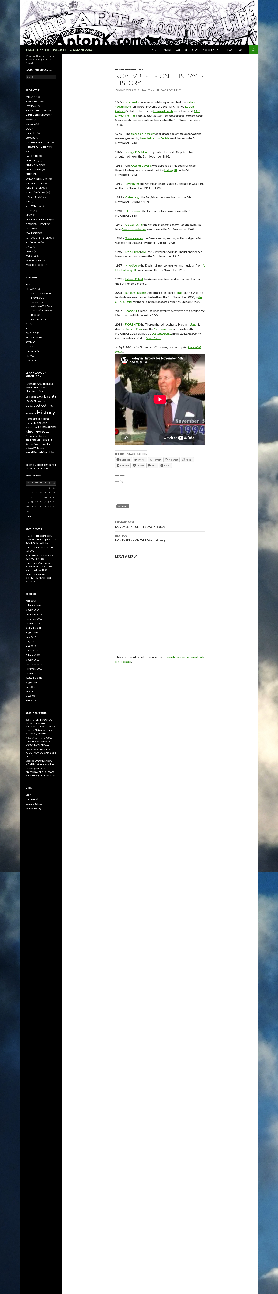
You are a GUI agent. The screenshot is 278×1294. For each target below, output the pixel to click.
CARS (28, 128)
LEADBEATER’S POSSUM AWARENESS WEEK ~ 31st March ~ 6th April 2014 (39, 566)
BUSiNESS (31, 124)
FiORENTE (132, 324)
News (39, 432)
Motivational (48, 426)
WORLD (31, 360)
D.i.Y (48, 391)
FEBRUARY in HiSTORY (37, 146)
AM (143, 251)
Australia (47, 383)
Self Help (41, 439)
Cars (43, 387)
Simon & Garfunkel (134, 229)
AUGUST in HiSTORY (36, 110)
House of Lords (163, 111)
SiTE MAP (227, 50)
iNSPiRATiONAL (34, 169)
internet (30, 423)
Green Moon (153, 338)
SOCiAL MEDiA (33, 242)
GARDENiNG (32, 156)
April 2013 (31, 646)
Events (50, 396)
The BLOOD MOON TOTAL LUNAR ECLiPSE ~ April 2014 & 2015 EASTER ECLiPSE (41, 539)
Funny (46, 401)
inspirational (41, 418)
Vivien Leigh (132, 197)
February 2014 (33, 605)
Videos (29, 448)
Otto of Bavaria (141, 165)
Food (39, 400)
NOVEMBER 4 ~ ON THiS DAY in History (140, 524)
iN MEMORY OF (34, 165)
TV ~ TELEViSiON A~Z (40, 293)
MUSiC (29, 210)
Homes (30, 418)
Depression (31, 397)
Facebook (31, 400)
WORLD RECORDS (35, 264)
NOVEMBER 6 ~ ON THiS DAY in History (140, 538)
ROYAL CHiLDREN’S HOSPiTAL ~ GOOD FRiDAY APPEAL (39, 741)
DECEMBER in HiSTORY (37, 142)
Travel (43, 443)
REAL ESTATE (32, 233)
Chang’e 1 (131, 310)
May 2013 (31, 641)
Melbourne (40, 422)
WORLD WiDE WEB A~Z (41, 310)
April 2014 (31, 600)
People (46, 432)
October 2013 (33, 623)
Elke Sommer (133, 211)
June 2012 (31, 691)
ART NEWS (31, 106)
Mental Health (33, 427)
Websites (39, 447)
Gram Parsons (134, 238)
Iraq (179, 292)
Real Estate (31, 439)
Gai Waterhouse (161, 333)
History (123, 506)
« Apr (29, 516)
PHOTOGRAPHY (210, 50)
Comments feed (34, 803)
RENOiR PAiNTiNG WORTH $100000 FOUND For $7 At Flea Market (41, 772)
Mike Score (132, 265)
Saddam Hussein (135, 292)
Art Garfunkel (134, 224)
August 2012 (32, 682)
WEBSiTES (31, 255)
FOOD (29, 151)
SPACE (29, 246)
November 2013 (34, 618)
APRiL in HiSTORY (34, 101)
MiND (28, 201)
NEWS (29, 215)
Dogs (40, 396)
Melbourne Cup (163, 329)
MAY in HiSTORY (34, 196)
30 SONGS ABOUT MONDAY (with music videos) (41, 753)
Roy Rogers (132, 183)
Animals (31, 383)
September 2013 (34, 627)
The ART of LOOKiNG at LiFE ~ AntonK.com (59, 50)
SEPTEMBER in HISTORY (38, 237)
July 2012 (30, 686)
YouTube (48, 452)
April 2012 (31, 700)
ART (178, 50)
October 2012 (33, 673)
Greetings (45, 405)
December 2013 (34, 614)
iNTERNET (31, 174)
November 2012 (34, 668)
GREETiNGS (32, 160)
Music (30, 431)
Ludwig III (170, 170)
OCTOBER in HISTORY (37, 224)
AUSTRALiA (33, 351)
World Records (34, 452)
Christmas (40, 391)
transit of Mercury (143, 133)
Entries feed (32, 799)
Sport (36, 443)
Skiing (49, 439)
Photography (31, 436)
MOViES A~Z (37, 297)
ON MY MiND (32, 228)
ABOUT (167, 50)
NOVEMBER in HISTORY (129, 69)
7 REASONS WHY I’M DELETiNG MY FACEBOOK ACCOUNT (39, 578)
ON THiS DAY (191, 50)
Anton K (149, 90)
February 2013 (33, 655)
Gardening (31, 405)
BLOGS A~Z (37, 314)
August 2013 (32, 632)
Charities (30, 391)
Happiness (31, 413)
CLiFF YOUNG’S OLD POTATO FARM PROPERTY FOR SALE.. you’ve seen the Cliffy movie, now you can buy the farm (40, 726)
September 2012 (34, 677)
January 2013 (32, 659)
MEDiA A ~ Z (33, 288)
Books (28, 387)
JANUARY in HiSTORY (36, 178)
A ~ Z (154, 50)
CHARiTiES (31, 133)
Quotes (42, 436)
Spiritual (30, 444)
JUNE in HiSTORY (34, 187)
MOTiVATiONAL (34, 205)
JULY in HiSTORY (34, 183)
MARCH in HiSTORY (35, 192)
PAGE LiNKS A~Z (39, 319)
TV (48, 443)
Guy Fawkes (133, 102)
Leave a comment (170, 90)
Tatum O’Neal (134, 279)
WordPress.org (33, 808)
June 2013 (31, 637)
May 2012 (31, 696)
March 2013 (32, 650)
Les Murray (132, 251)
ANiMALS (30, 97)
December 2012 (34, 664)
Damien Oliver (133, 329)
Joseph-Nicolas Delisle (154, 138)
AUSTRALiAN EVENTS (37, 115)
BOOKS (29, 119)
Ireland (192, 324)
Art (39, 383)
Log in (28, 794)
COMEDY (30, 137)
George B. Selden (136, 152)
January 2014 (32, 609)
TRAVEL (240, 50)
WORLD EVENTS (34, 260)
